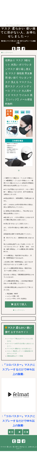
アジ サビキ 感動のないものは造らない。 (20, 348)
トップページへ (8, 52)
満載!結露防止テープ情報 (15, 356)
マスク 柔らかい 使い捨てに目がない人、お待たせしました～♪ (18, 32)
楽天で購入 (20, 304)
